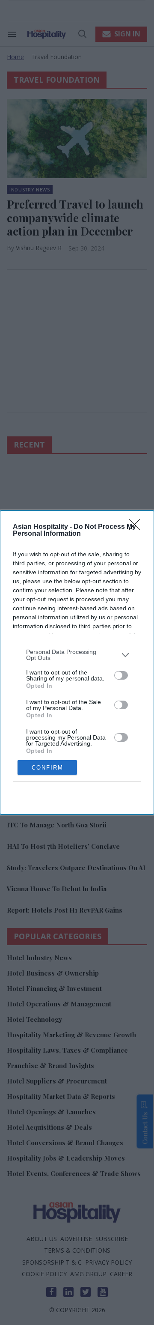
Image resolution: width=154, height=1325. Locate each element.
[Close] (137, 527)
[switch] (121, 675)
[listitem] (77, 655)
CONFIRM (47, 767)
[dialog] (77, 662)
